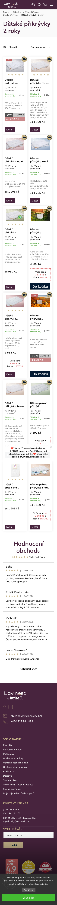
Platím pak (8, 753)
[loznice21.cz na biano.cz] (12, 868)
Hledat (13, 845)
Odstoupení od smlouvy (15, 767)
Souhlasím (28, 897)
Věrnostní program (12, 749)
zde (45, 884)
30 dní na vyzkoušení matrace (18, 784)
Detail (9, 129)
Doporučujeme (38, 47)
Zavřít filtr (10, 47)
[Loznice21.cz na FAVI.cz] (45, 867)
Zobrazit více (28, 669)
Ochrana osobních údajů (15, 762)
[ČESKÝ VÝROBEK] (40, 66)
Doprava (7, 775)
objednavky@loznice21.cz (26, 715)
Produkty (7, 745)
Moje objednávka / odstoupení (18, 793)
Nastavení (28, 890)
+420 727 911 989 (22, 721)
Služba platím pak (12, 789)
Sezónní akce (10, 780)
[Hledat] (39, 4)
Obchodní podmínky (13, 758)
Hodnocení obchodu (28, 547)
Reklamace (8, 771)
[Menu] (51, 5)
